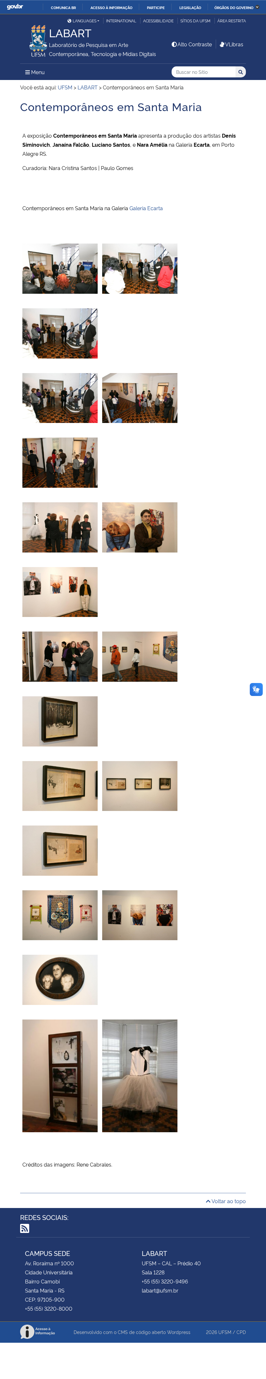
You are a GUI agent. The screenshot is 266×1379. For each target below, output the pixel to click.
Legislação (190, 7)
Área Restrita (231, 20)
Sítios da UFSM (195, 20)
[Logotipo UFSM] (34, 39)
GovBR (15, 7)
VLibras (234, 44)
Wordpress (178, 1332)
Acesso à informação (111, 7)
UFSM (224, 1332)
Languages (84, 20)
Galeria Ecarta (146, 207)
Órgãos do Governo (233, 7)
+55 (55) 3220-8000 (48, 1308)
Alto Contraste (194, 44)
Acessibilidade (158, 20)
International (121, 20)
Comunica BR (63, 7)
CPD (241, 1332)
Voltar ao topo (228, 1200)
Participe (156, 7)
